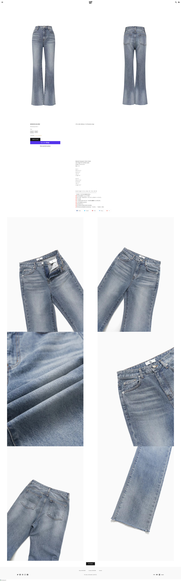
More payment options (45, 146)
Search (100, 570)
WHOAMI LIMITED (92, 574)
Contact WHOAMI (92, 570)
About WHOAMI (82, 570)
